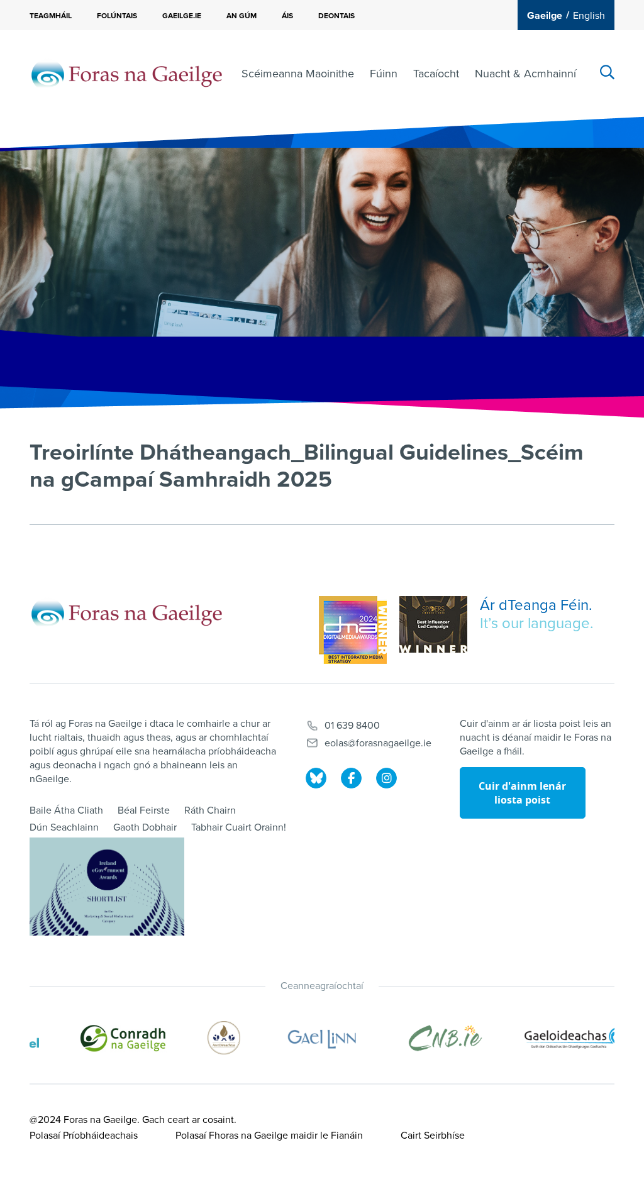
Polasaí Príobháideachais (84, 1135)
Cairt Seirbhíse (433, 1135)
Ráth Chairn (210, 810)
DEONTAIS (336, 15)
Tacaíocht (436, 73)
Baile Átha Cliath (66, 810)
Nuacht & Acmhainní (525, 73)
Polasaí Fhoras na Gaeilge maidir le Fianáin (269, 1135)
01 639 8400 (352, 725)
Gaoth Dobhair (145, 827)
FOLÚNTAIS (117, 15)
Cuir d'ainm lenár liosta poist (522, 793)
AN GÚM (241, 15)
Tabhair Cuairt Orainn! (238, 827)
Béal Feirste (144, 810)
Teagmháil (51, 15)
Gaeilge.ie (181, 15)
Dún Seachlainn (64, 827)
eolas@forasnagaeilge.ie (378, 743)
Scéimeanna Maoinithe (298, 73)
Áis (287, 15)
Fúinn (383, 73)
